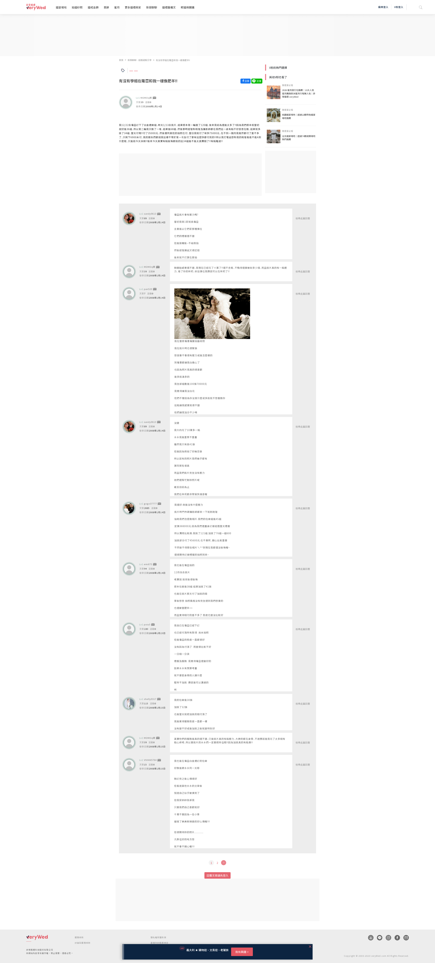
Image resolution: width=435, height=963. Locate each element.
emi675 (148, 564)
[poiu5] (129, 629)
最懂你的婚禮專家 (160, 942)
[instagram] (386, 937)
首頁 (121, 60)
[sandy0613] (129, 218)
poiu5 (147, 624)
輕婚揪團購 (187, 7)
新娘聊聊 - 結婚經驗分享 (140, 60)
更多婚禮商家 (133, 7)
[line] (377, 937)
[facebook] (395, 937)
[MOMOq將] (126, 102)
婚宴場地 (61, 7)
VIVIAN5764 (150, 760)
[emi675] (129, 569)
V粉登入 (398, 7)
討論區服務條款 (82, 942)
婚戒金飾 (93, 7)
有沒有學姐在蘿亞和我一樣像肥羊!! (173, 60)
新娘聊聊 (151, 7)
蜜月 (117, 7)
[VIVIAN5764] (129, 765)
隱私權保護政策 (158, 937)
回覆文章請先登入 (217, 875)
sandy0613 (150, 213)
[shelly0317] (129, 704)
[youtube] (369, 937)
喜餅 (106, 7)
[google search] (420, 7)
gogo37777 (150, 503)
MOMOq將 (146, 97)
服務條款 (79, 937)
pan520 (148, 289)
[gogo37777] (129, 508)
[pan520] (129, 294)
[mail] (404, 937)
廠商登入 (383, 7)
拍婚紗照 (77, 7)
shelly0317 (150, 699)
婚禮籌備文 (169, 7)
